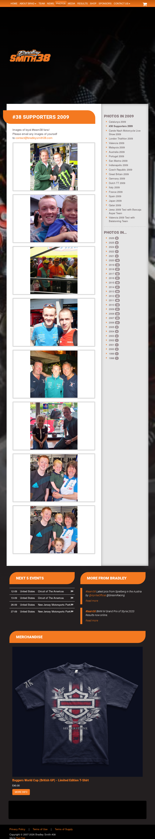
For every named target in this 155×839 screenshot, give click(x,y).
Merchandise (29, 637)
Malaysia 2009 (117, 147)
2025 (111, 242)
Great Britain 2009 (119, 174)
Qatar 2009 (115, 205)
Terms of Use (40, 829)
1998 (111, 358)
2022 (111, 251)
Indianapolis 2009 (118, 165)
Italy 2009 (114, 187)
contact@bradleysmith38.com (34, 138)
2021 (111, 256)
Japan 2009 (115, 200)
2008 (111, 313)
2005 (111, 327)
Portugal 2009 (116, 156)
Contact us (121, 3)
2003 (111, 336)
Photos (61, 3)
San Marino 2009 (118, 160)
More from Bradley (107, 578)
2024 (111, 247)
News (50, 3)
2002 (111, 340)
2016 (111, 278)
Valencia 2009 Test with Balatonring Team (122, 219)
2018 (111, 269)
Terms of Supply (64, 829)
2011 (111, 300)
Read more (92, 600)
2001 (111, 344)
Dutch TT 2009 (117, 183)
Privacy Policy (17, 829)
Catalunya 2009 (117, 121)
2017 (111, 273)
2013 (111, 291)
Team (42, 3)
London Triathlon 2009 (121, 138)
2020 (111, 260)
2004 (111, 331)
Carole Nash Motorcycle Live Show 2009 (124, 132)
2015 (111, 282)
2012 (111, 296)
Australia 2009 (117, 152)
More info (21, 792)
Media (71, 3)
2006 (111, 322)
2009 (111, 309)
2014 (111, 287)
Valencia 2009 (116, 143)
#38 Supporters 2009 (121, 126)
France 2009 (115, 192)
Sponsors (105, 3)
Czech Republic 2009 (120, 169)
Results (82, 3)
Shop (93, 3)
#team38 (91, 591)
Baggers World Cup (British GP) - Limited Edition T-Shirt (50, 780)
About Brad (27, 3)
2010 (111, 304)
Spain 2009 (115, 196)
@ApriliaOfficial (97, 595)
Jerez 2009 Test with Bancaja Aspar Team (125, 211)
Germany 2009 (117, 178)
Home (14, 3)
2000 (111, 349)
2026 (111, 238)
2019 (111, 265)
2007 (111, 318)
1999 (111, 353)
